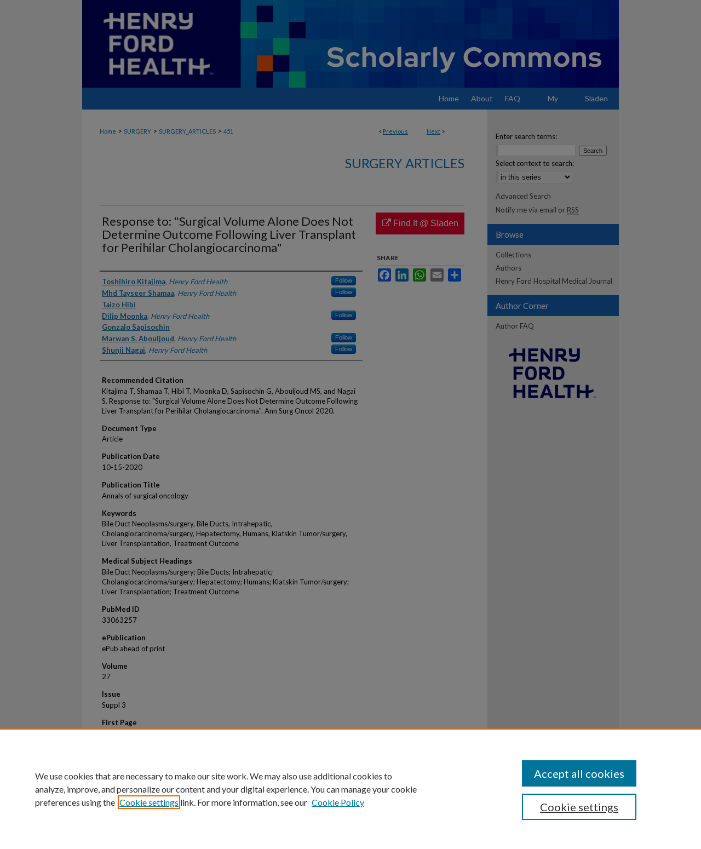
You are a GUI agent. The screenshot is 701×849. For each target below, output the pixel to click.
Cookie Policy (338, 802)
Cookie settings (149, 802)
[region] (350, 788)
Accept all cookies (579, 773)
